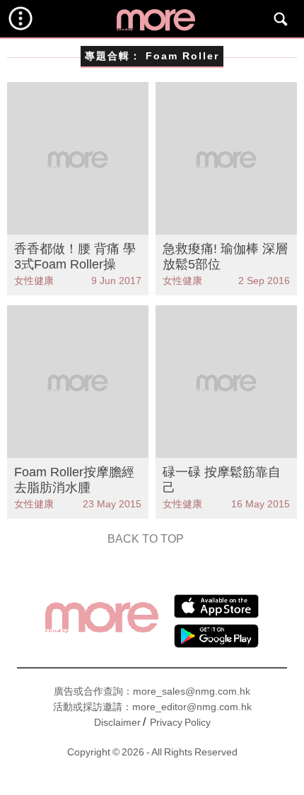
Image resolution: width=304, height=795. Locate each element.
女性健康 (34, 280)
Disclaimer (117, 722)
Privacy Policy (180, 722)
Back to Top (145, 539)
